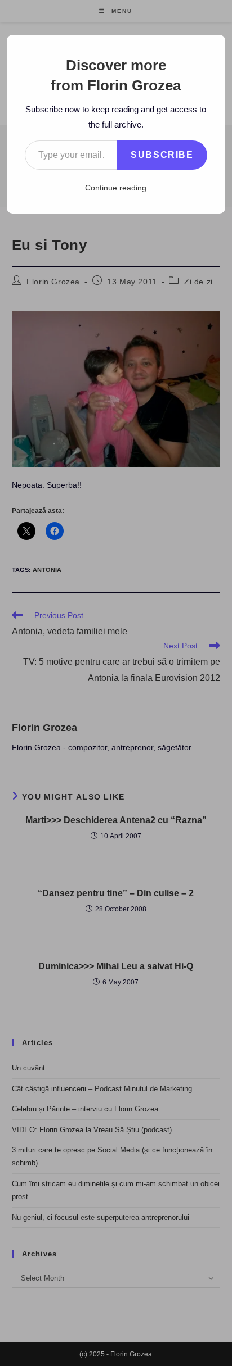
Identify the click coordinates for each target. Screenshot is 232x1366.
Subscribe (162, 155)
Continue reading (115, 187)
